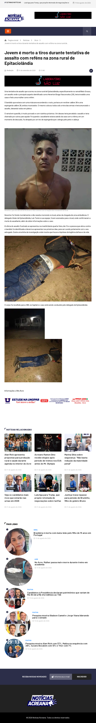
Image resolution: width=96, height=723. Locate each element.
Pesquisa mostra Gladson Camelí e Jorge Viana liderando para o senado (60, 616)
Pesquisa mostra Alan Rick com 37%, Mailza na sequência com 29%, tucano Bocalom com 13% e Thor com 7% (56, 644)
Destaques (71, 448)
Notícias (26, 40)
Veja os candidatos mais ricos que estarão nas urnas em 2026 (16, 497)
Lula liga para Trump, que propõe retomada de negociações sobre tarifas (47, 497)
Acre (36, 40)
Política (11, 448)
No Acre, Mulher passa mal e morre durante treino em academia (61, 563)
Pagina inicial (13, 40)
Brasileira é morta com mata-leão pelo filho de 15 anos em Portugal (62, 533)
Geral (36, 530)
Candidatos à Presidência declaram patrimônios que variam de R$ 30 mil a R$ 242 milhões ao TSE (58, 593)
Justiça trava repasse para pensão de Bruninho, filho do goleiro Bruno (49, 3)
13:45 (42, 70)
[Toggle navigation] (8, 31)
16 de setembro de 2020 (27, 70)
